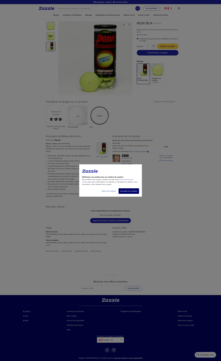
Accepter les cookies (128, 191)
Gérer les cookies (109, 191)
